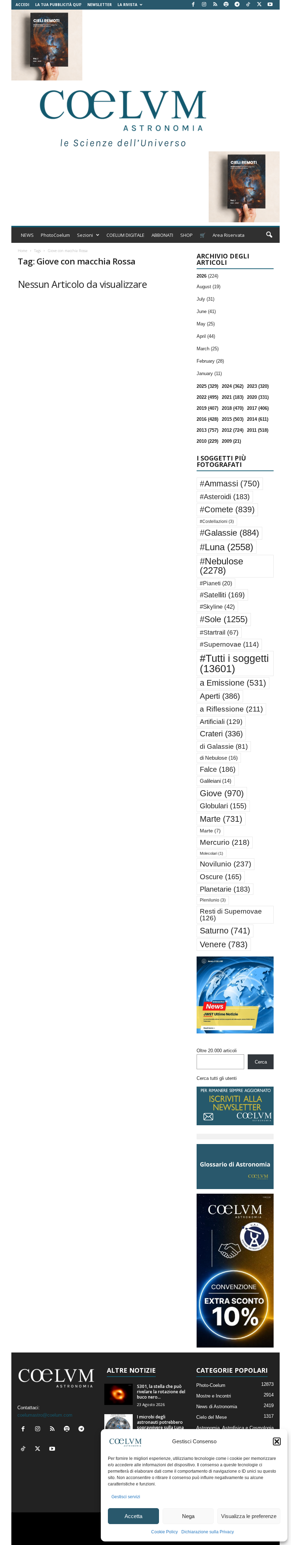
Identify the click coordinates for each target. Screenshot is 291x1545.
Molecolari (211, 853)
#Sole (224, 619)
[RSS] (215, 5)
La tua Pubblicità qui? (58, 4)
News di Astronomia (216, 1406)
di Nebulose (219, 758)
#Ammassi (230, 483)
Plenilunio (213, 900)
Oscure (221, 877)
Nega (188, 1516)
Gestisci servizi (125, 1496)
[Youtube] (270, 5)
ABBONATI (162, 235)
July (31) (205, 299)
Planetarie (225, 889)
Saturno (225, 930)
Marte (221, 819)
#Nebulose (221, 565)
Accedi (22, 4)
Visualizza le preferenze (248, 1516)
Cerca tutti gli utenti (217, 1078)
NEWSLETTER (99, 4)
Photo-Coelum (210, 1385)
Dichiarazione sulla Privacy (207, 1531)
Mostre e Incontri (213, 1396)
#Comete (227, 509)
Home (22, 250)
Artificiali (221, 721)
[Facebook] (193, 5)
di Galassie (224, 746)
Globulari (223, 806)
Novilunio (225, 864)
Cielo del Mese (211, 1417)
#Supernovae (229, 644)
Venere (224, 944)
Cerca (261, 1062)
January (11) (209, 373)
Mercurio (224, 842)
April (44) (206, 336)
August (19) (208, 286)
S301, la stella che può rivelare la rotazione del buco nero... (161, 1391)
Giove (222, 793)
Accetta (133, 1516)
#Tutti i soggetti (234, 663)
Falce (218, 769)
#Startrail (219, 632)
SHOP (186, 235)
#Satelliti (222, 595)
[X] (259, 5)
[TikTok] (248, 5)
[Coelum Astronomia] (121, 115)
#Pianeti (216, 583)
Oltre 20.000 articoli (217, 1050)
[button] (276, 1441)
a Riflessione (231, 709)
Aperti (220, 696)
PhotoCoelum (55, 235)
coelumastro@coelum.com (44, 1415)
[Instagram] (204, 5)
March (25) (208, 348)
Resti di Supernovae (231, 914)
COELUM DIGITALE (125, 235)
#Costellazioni (217, 521)
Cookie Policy (164, 1531)
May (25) (206, 324)
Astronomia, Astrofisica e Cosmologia (235, 1427)
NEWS (27, 235)
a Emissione (233, 683)
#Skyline (217, 606)
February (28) (210, 361)
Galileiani (215, 781)
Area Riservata (229, 235)
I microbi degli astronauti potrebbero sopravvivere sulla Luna (160, 1422)
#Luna (226, 547)
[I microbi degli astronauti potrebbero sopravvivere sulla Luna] (118, 1424)
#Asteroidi (225, 497)
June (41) (206, 311)
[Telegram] (237, 5)
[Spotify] (226, 5)
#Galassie (229, 532)
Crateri (221, 734)
